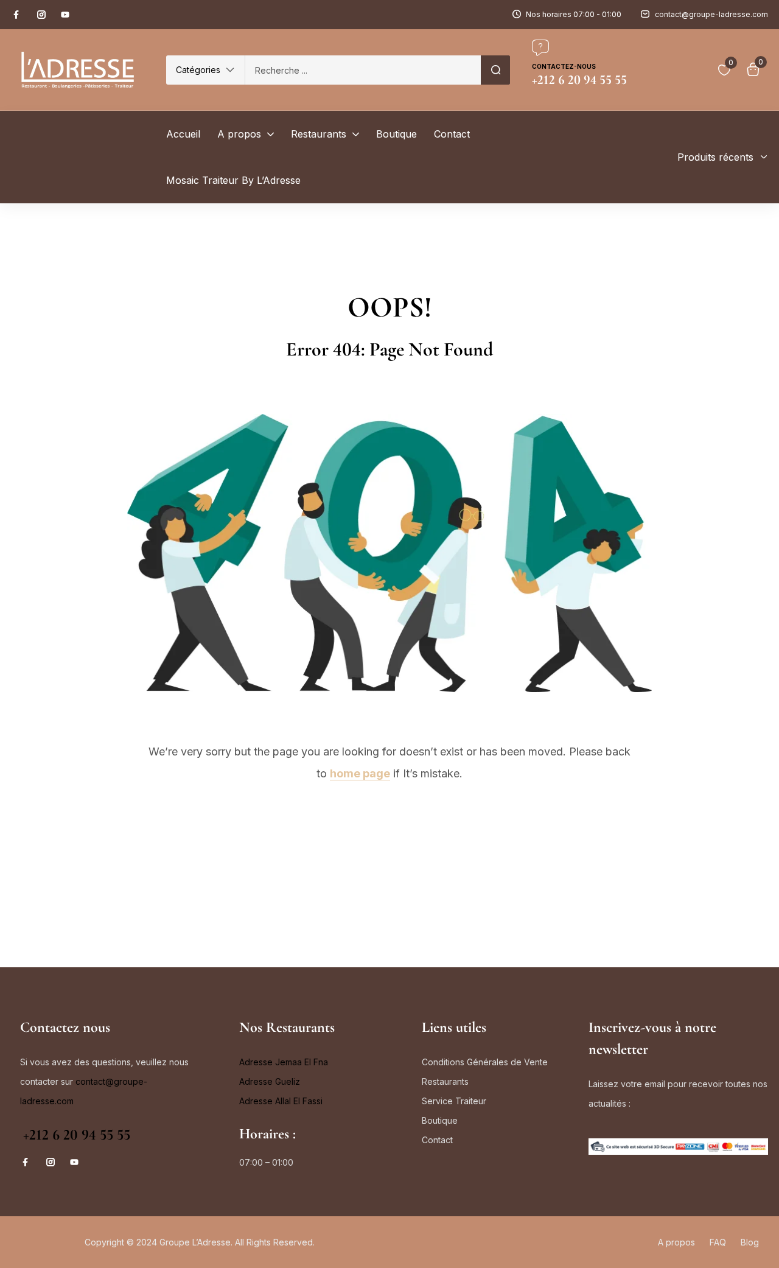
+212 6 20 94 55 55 (76, 1135)
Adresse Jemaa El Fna (283, 1062)
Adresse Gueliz (269, 1081)
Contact (437, 1140)
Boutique (440, 1120)
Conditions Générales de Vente (485, 1062)
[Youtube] (65, 14)
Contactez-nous (564, 66)
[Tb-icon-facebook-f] (17, 14)
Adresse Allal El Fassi (281, 1101)
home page (360, 773)
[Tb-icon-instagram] (41, 14)
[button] (205, 70)
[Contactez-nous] (540, 47)
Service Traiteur (454, 1101)
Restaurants (445, 1081)
